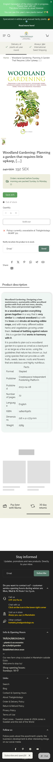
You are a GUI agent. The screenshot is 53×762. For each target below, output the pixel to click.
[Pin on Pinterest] (24, 262)
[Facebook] (15, 749)
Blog (5, 688)
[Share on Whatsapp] (30, 262)
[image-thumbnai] (3, 141)
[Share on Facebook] (12, 262)
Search (6, 684)
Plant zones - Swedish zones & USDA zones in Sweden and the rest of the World (24, 720)
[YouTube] (37, 749)
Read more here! (26, 25)
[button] (26, 222)
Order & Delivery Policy (13, 702)
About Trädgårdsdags (13, 697)
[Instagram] (30, 749)
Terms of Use (9, 715)
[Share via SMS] (12, 268)
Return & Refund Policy (13, 706)
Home (6, 58)
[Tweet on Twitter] (18, 262)
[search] (9, 35)
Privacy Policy (9, 710)
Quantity (7, 208)
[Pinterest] (23, 749)
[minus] (6, 213)
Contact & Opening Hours (14, 693)
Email (10, 249)
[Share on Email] (43, 262)
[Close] (30, 755)
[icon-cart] (47, 35)
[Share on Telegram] (37, 262)
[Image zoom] (26, 102)
